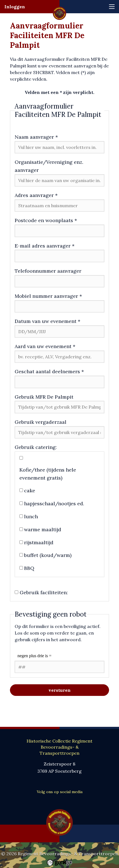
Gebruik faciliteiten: (44, 592)
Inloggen (14, 6)
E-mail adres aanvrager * (44, 246)
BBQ (29, 568)
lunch (31, 516)
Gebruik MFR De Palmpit (44, 397)
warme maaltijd (42, 529)
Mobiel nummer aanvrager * (48, 296)
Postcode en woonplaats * (46, 220)
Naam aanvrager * (36, 137)
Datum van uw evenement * (47, 321)
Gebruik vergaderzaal (40, 422)
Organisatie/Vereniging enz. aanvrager (49, 166)
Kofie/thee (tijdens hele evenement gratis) (47, 474)
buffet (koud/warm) (47, 555)
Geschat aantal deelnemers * (49, 371)
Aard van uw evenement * (45, 346)
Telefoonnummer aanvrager (48, 271)
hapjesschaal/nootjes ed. (54, 503)
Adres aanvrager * (36, 195)
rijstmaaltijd (38, 542)
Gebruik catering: (36, 447)
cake (29, 490)
